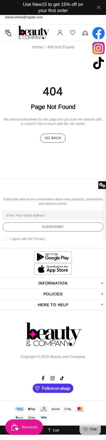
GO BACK (53, 138)
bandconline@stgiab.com (24, 17)
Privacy (39, 239)
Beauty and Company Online (33, 33)
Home (37, 47)
